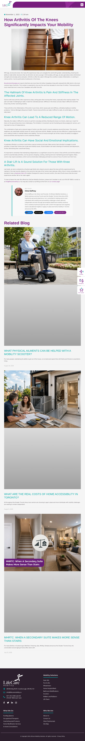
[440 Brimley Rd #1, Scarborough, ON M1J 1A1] (4, 689)
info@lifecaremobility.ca (13, 181)
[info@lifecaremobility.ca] (4, 692)
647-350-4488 (10, 696)
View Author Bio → (60, 212)
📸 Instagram (38, 212)
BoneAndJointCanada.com (12, 83)
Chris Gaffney (30, 191)
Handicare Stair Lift (20, 173)
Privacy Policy (61, 736)
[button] (82, 4)
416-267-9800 (10, 698)
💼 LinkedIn (29, 212)
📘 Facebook (48, 212)
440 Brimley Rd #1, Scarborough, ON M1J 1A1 (20, 689)
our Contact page (54, 181)
